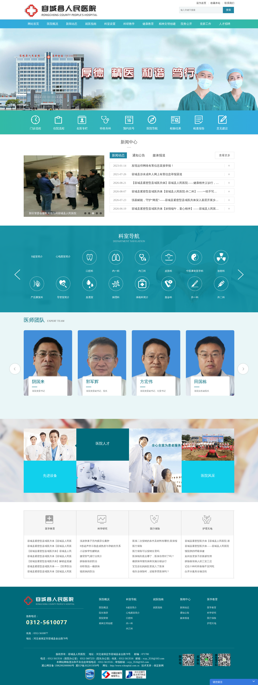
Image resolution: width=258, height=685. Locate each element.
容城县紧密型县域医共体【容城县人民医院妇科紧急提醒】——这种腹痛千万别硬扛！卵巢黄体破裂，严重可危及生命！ (49, 557)
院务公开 (186, 23)
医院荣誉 (103, 618)
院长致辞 (103, 612)
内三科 (142, 271)
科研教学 (129, 23)
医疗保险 (155, 528)
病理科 (116, 297)
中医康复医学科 (194, 271)
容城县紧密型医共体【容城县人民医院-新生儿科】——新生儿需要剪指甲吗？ (207, 542)
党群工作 (205, 23)
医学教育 (50, 528)
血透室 (89, 297)
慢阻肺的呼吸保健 (194, 551)
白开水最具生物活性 (196, 571)
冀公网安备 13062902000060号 (58, 665)
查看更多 (224, 155)
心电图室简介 (63, 256)
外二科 (221, 297)
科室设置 (109, 23)
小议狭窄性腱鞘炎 (90, 551)
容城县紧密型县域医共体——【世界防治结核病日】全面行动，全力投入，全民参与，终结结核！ (49, 567)
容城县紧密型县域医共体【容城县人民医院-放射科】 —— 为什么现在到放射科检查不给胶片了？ (49, 572)
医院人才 (103, 443)
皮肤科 (168, 271)
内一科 (116, 271)
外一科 (195, 297)
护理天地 (207, 528)
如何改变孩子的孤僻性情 (198, 556)
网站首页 (33, 23)
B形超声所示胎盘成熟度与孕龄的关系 (100, 546)
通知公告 (138, 155)
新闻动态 (71, 23)
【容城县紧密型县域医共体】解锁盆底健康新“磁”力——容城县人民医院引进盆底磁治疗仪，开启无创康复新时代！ (49, 562)
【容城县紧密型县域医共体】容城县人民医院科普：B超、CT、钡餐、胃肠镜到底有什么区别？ (49, 552)
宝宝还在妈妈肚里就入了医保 (148, 566)
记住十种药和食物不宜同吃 (199, 566)
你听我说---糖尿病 (90, 566)
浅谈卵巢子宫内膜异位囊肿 (94, 541)
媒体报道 (159, 155)
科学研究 (102, 528)
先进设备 (50, 475)
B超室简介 (37, 256)
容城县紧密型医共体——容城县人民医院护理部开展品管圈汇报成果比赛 (207, 547)
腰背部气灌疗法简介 (91, 556)
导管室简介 (63, 297)
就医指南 (90, 23)
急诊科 (168, 297)
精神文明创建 (167, 23)
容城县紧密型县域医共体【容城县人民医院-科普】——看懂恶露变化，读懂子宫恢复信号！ (49, 542)
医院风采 (208, 475)
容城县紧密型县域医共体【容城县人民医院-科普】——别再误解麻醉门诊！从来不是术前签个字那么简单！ (49, 547)
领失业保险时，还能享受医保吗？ (150, 571)
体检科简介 (142, 297)
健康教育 (148, 23)
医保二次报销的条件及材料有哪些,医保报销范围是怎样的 (154, 542)
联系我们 (229, 3)
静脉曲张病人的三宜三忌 (198, 561)
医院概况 (52, 23)
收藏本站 (215, 3)
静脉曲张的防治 (88, 561)
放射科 (221, 271)
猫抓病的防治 (87, 571)
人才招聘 (224, 23)
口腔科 (89, 271)
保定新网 (159, 665)
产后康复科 (37, 297)
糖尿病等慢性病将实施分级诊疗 (149, 561)
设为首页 (201, 3)
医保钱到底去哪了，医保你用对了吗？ (153, 556)
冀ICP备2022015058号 (87, 665)
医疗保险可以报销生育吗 (145, 551)
